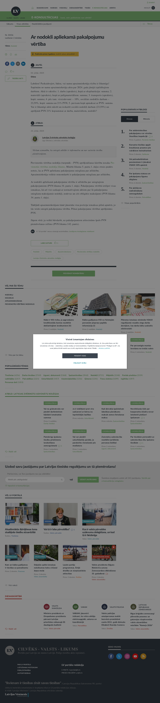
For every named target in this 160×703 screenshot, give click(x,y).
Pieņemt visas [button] (80, 356)
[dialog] (80, 351)
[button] (80, 363)
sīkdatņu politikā (104, 348)
